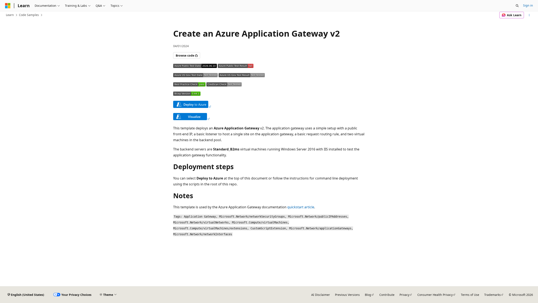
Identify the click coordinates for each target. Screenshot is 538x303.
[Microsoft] (8, 5)
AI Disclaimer (320, 295)
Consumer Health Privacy (435, 295)
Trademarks (492, 295)
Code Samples (29, 15)
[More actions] (529, 15)
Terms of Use (470, 295)
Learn (10, 15)
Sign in (528, 5)
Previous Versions (347, 295)
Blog (368, 295)
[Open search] (517, 5)
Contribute (386, 295)
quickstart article (300, 207)
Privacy (404, 295)
